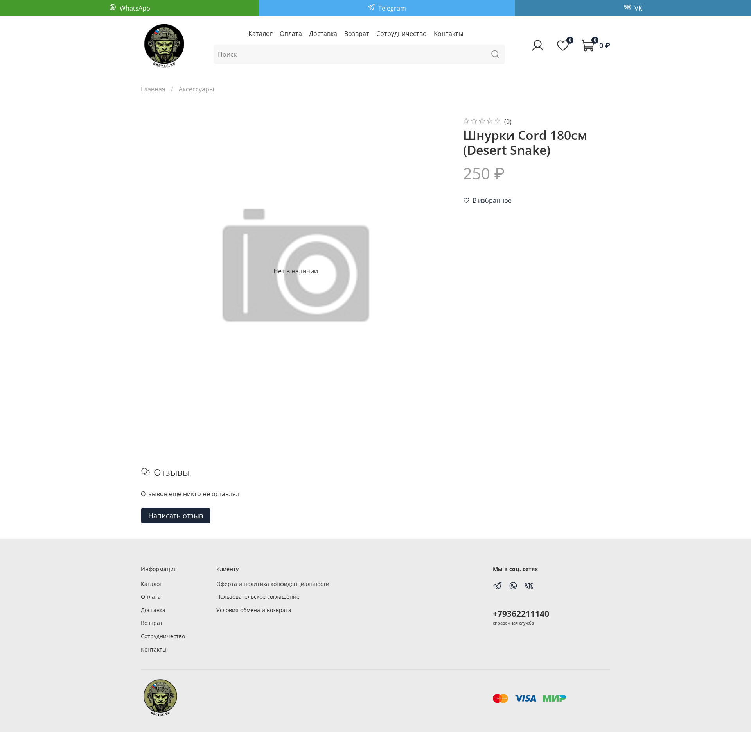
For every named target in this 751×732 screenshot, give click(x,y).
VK (637, 8)
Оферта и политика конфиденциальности (272, 583)
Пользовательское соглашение (258, 596)
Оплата (291, 33)
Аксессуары (196, 89)
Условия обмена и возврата (253, 610)
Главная (153, 89)
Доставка (323, 33)
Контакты (448, 33)
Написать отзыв (175, 515)
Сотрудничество (401, 33)
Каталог (260, 33)
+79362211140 (521, 613)
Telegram (391, 8)
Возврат (356, 33)
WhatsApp (134, 8)
